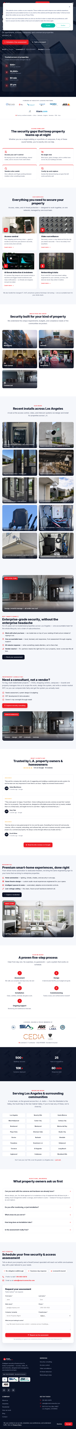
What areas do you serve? (15, 1215)
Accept (48, 25)
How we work (6, 1410)
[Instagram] (4, 1390)
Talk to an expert (40, 42)
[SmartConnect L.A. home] (19, 1359)
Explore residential (13, 895)
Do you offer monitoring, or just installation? (22, 1207)
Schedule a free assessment (16, 42)
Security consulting (46, 1362)
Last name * (42, 1296)
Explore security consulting (15, 705)
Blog (3, 1413)
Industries (5, 1404)
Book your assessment (14, 657)
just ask (58, 1160)
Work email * (9, 1304)
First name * (9, 1296)
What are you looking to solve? (14, 1320)
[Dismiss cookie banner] (69, 7)
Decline (63, 25)
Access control (45, 1365)
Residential (5, 1407)
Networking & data (46, 1375)
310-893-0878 (21, 1277)
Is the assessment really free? (17, 1230)
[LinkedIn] (13, 1390)
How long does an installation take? (18, 1222)
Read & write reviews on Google (39, 845)
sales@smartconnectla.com (24, 1280)
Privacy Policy (17, 1425)
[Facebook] (8, 1390)
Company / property (11, 1312)
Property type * (43, 1312)
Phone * (41, 1304)
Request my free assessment (39, 1335)
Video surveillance (45, 1368)
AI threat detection (46, 1372)
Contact (4, 1417)
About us (5, 1400)
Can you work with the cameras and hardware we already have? (29, 1191)
